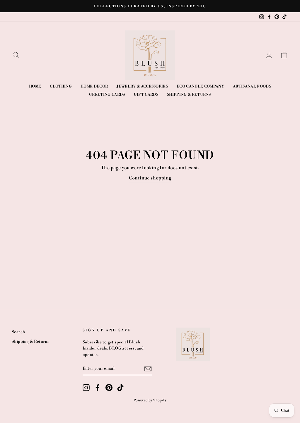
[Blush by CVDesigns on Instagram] (86, 387)
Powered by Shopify (150, 400)
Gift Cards (146, 94)
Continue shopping (150, 178)
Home (35, 86)
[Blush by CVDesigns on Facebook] (97, 387)
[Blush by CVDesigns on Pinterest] (108, 387)
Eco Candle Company (200, 86)
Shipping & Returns (189, 94)
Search (18, 331)
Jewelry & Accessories (142, 86)
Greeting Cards (107, 94)
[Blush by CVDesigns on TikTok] (120, 387)
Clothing (61, 86)
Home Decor (94, 86)
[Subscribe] (148, 369)
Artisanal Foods (252, 86)
